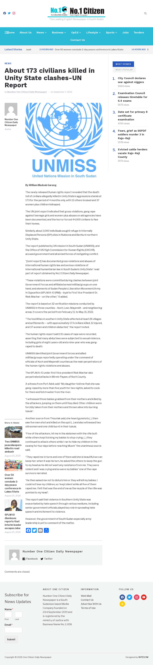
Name (9, 609)
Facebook (32, 558)
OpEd (74, 32)
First (7, 619)
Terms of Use (88, 608)
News (40, 32)
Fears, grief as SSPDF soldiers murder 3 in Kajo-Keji (132, 134)
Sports (110, 32)
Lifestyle (92, 32)
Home (11, 32)
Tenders (139, 32)
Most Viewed (123, 64)
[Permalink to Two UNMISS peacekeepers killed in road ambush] (13, 432)
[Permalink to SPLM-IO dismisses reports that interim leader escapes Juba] (13, 505)
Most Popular (124, 70)
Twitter (48, 558)
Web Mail (86, 595)
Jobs (125, 32)
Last (17, 619)
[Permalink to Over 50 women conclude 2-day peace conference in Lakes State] (13, 465)
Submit (11, 639)
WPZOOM (143, 657)
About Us (26, 32)
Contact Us (77, 39)
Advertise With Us (91, 604)
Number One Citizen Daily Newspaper (27, 92)
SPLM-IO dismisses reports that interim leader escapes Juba (13, 521)
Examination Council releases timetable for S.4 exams (132, 96)
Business (57, 32)
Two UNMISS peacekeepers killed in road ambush (13, 446)
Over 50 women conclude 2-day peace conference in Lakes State (79, 49)
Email (9, 624)
